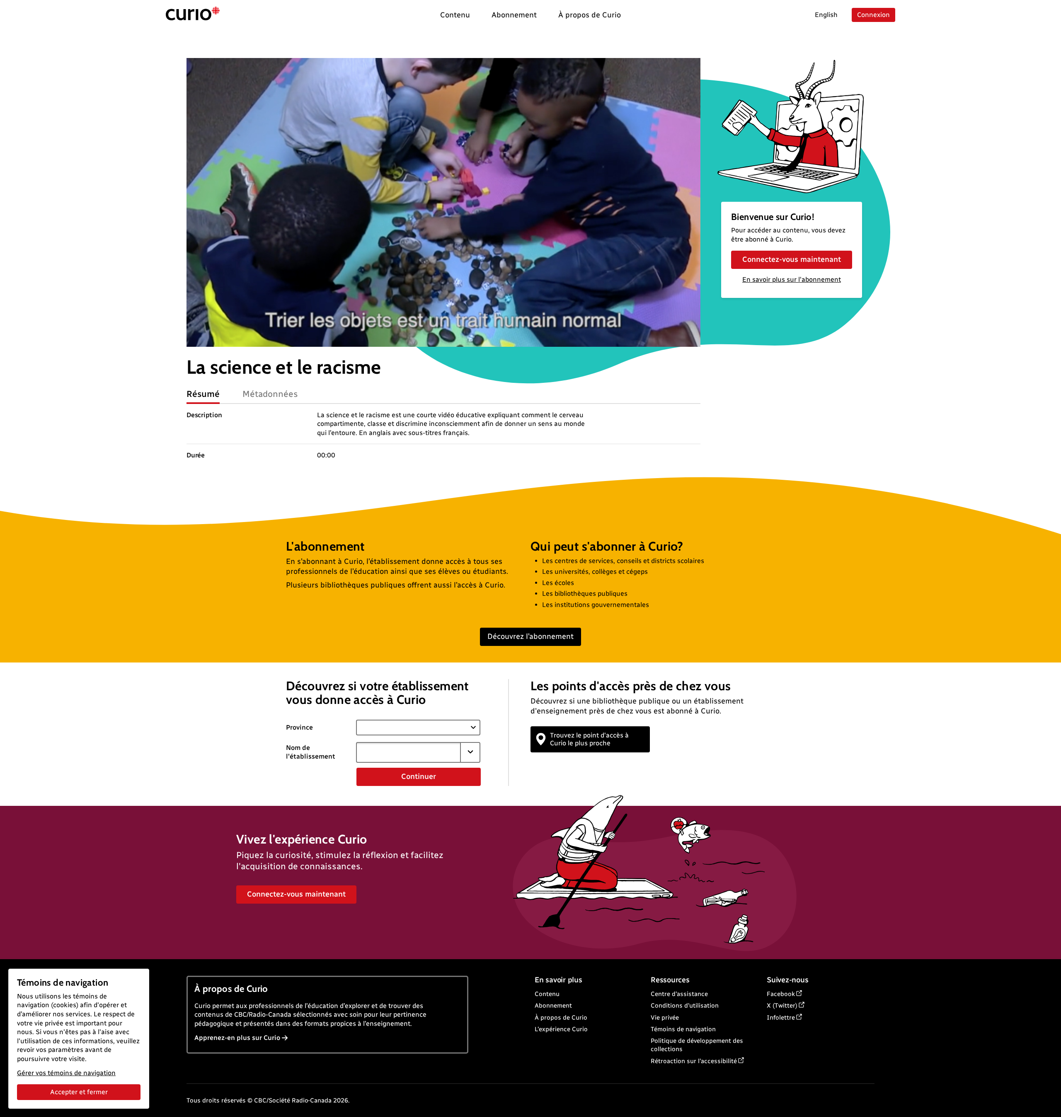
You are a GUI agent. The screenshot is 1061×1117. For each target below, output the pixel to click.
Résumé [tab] (203, 394)
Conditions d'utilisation (685, 1005)
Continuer (418, 776)
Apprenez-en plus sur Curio (237, 1038)
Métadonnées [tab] (270, 394)
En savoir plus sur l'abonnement (791, 279)
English (826, 15)
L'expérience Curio (561, 1029)
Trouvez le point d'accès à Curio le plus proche (589, 739)
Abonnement (553, 1005)
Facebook (781, 994)
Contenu (547, 994)
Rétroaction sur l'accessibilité (694, 1061)
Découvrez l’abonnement (530, 636)
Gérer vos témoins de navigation (66, 1073)
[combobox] (408, 752)
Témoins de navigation (683, 1029)
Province (299, 727)
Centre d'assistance (679, 994)
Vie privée (665, 1017)
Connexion (873, 15)
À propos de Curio (561, 1017)
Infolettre (781, 1017)
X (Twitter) (782, 1005)
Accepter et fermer (79, 1092)
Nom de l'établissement (310, 752)
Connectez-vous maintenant (791, 259)
